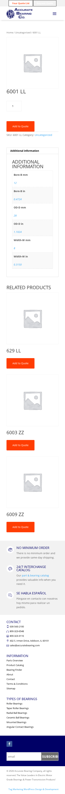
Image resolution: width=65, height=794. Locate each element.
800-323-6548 (17, 631)
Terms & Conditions (17, 683)
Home (9, 32)
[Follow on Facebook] (9, 744)
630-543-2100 (17, 626)
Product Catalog (15, 665)
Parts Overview (14, 660)
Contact (10, 679)
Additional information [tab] (24, 150)
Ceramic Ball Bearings (17, 717)
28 (15, 215)
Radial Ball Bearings (16, 712)
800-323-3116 (17, 635)
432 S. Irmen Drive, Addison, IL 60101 (29, 640)
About (9, 674)
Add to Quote (20, 126)
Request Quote (45, 3)
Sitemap (10, 688)
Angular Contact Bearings (20, 726)
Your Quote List (20, 3)
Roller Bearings (14, 703)
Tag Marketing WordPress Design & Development (33, 789)
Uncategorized (23, 32)
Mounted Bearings (16, 722)
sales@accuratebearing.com (25, 645)
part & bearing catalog (35, 575)
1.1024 (18, 232)
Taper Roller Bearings (17, 708)
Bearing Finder (14, 669)
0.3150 (18, 264)
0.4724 (18, 199)
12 (15, 183)
